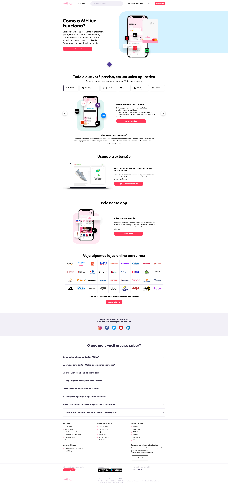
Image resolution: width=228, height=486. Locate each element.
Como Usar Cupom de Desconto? (74, 448)
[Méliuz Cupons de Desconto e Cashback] (68, 3)
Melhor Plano (137, 429)
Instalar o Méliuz (78, 49)
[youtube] (139, 469)
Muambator (136, 437)
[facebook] (134, 469)
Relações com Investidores (72, 432)
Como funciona (103, 426)
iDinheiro (135, 434)
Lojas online (102, 432)
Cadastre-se (160, 3)
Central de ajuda (70, 440)
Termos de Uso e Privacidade (73, 434)
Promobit (135, 426)
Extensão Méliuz (103, 429)
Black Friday (68, 451)
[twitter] (142, 469)
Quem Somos (68, 426)
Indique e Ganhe (104, 437)
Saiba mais (140, 458)
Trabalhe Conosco (70, 437)
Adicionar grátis (69, 470)
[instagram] (136, 469)
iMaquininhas (137, 440)
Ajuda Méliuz (103, 440)
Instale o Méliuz (131, 121)
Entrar (150, 3)
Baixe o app (128, 234)
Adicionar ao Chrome (130, 184)
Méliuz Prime (102, 434)
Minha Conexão (137, 432)
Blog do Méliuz (69, 429)
